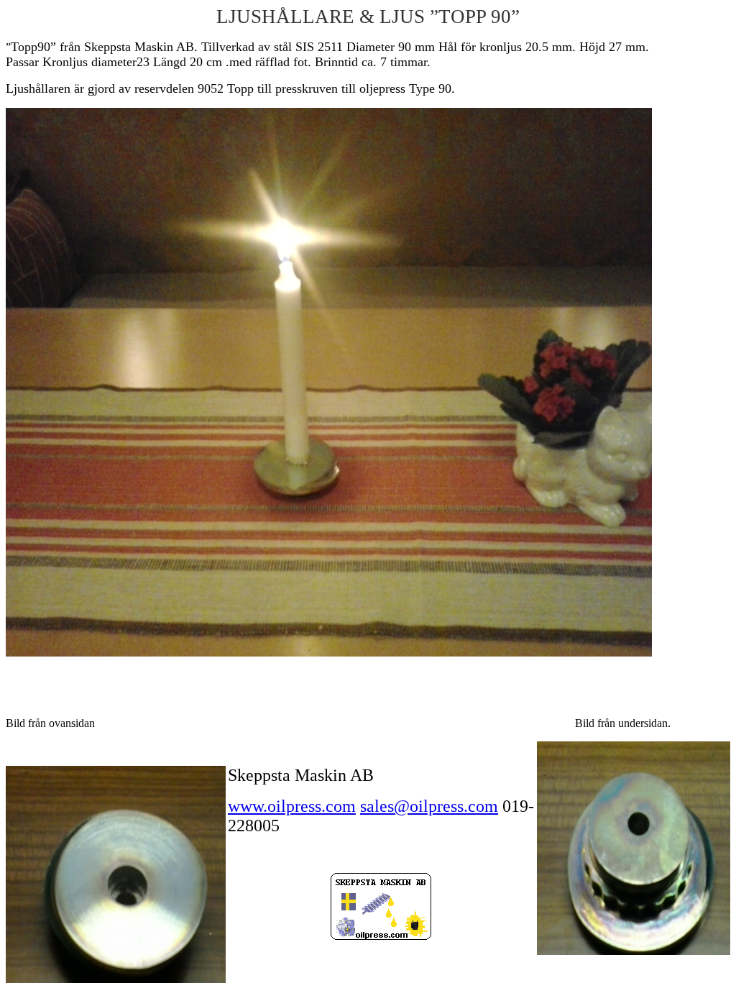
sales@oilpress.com (429, 806)
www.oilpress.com (292, 806)
